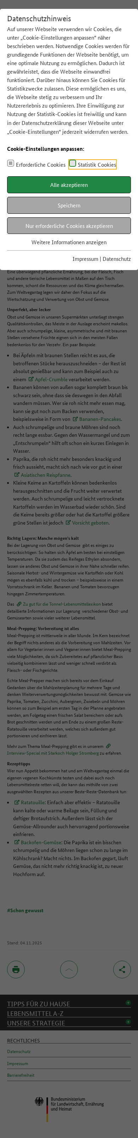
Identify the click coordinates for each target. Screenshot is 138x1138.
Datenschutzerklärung (46, 122)
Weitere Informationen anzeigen (69, 242)
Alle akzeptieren (69, 184)
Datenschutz (117, 258)
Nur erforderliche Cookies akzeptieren (69, 225)
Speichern (69, 205)
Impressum (85, 258)
